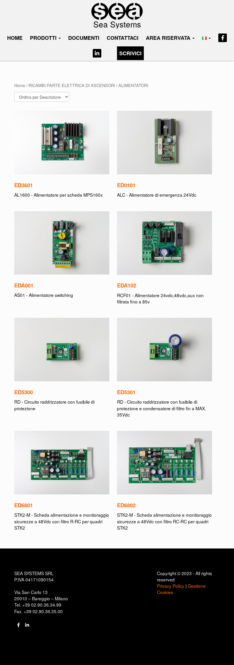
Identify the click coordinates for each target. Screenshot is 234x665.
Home (15, 38)
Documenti (83, 38)
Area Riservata (169, 38)
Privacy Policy (170, 586)
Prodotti (44, 38)
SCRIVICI (130, 53)
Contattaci (122, 38)
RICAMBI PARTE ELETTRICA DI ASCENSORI (72, 85)
